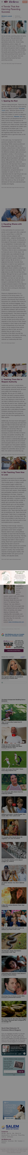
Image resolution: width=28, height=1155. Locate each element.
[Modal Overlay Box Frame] (14, 577)
